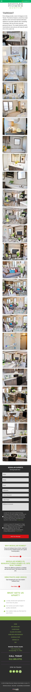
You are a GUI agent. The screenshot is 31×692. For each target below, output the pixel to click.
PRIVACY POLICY (7, 685)
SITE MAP (14, 685)
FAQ (15, 642)
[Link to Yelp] (17, 671)
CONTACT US (15, 639)
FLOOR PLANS (15, 629)
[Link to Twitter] (13, 671)
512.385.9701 (26, 1)
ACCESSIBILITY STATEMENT (23, 685)
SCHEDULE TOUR (15, 637)
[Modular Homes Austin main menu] (1, 1)
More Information (15, 554)
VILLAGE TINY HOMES (15, 631)
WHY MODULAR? (15, 626)
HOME (15, 624)
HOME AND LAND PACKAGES (15, 634)
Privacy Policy (20, 519)
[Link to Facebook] (10, 671)
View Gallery (15, 584)
